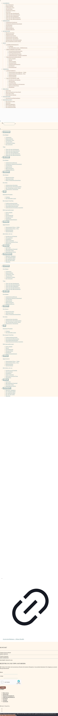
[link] (15, 123)
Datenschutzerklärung (8, 695)
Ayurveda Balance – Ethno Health (13, 639)
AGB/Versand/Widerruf (9, 697)
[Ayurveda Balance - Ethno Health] (30, 488)
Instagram (5, 701)
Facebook (5, 698)
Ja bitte (2, 687)
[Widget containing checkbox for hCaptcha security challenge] (10, 682)
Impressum (5, 694)
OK (1, 715)
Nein (4, 715)
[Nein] (16, 715)
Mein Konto (6, 692)
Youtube (5, 700)
